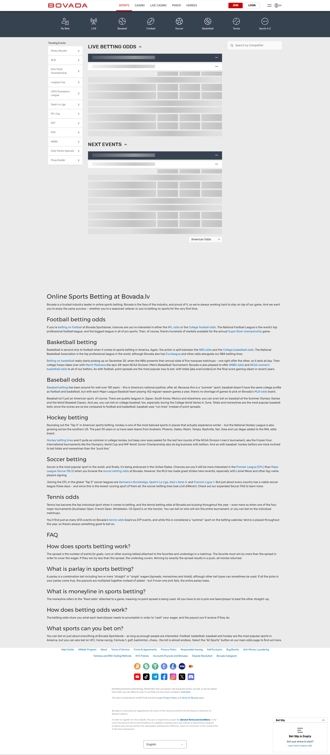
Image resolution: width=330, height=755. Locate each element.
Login (252, 5)
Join (235, 5)
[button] (264, 24)
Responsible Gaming (192, 649)
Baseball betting (57, 387)
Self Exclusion (214, 649)
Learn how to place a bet (300, 746)
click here (185, 692)
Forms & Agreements (145, 649)
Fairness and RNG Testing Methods (112, 656)
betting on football (70, 327)
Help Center (67, 649)
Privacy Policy (169, 649)
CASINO (140, 5)
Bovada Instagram (227, 656)
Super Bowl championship (245, 331)
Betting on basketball (60, 360)
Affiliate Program (87, 649)
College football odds (202, 327)
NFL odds (174, 327)
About (104, 649)
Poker (176, 5)
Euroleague (173, 354)
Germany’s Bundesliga (133, 482)
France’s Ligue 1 (204, 482)
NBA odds (205, 349)
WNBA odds (236, 365)
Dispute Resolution (202, 656)
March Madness (96, 365)
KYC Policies (142, 656)
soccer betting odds (116, 471)
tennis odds (116, 520)
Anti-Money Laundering (256, 649)
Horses (191, 5)
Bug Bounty (232, 649)
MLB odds (260, 391)
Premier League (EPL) (250, 467)
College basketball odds (238, 349)
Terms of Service (120, 649)
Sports (124, 5)
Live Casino (158, 5)
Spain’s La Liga (158, 482)
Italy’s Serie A (178, 482)
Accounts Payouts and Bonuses (170, 656)
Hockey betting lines (60, 440)
